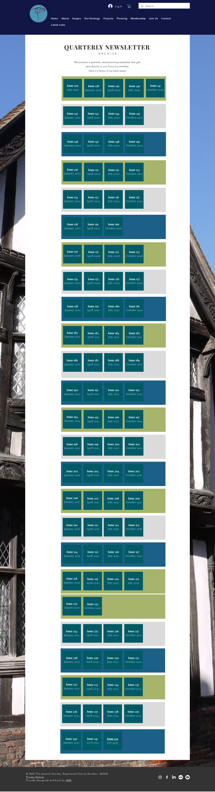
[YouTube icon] (187, 777)
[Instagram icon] (160, 777)
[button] (129, 6)
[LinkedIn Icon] (174, 777)
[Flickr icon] (181, 777)
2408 (68, 780)
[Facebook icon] (167, 777)
